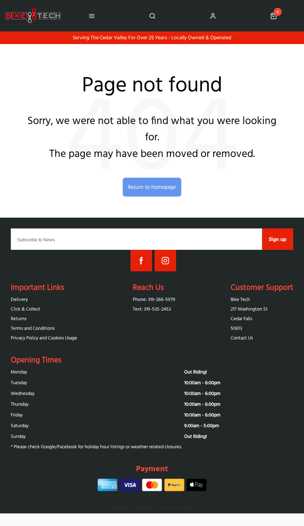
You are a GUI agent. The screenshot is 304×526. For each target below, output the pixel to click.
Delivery (19, 299)
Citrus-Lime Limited (176, 507)
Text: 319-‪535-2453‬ (152, 309)
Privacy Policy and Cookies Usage (44, 338)
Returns (18, 318)
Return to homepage (152, 187)
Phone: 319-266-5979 (154, 299)
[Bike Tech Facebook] (141, 260)
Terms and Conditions (32, 328)
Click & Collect (25, 309)
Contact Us (242, 338)
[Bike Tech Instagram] (165, 260)
